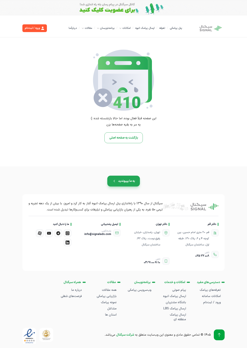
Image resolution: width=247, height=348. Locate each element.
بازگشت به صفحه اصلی (123, 137)
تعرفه (162, 28)
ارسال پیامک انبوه (145, 28)
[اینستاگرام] (67, 233)
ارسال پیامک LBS (174, 308)
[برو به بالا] (219, 334)
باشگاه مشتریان (176, 302)
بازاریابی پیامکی (107, 296)
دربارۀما (73, 28)
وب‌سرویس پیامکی (139, 290)
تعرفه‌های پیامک (210, 290)
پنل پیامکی (176, 28)
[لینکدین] (67, 242)
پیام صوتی (179, 290)
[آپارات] (40, 233)
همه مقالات (109, 290)
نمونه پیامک (109, 302)
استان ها (111, 314)
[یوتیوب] (49, 233)
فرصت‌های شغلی (71, 296)
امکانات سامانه (211, 296)
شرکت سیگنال (125, 335)
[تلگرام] (58, 233)
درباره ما (76, 290)
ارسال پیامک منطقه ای (178, 317)
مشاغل (112, 308)
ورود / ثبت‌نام (212, 302)
